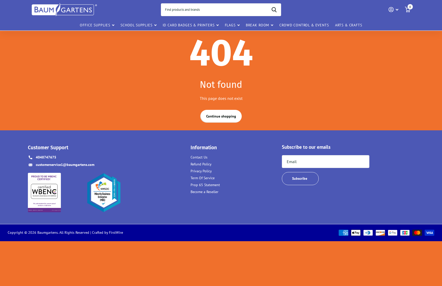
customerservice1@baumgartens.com (65, 164)
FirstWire (115, 232)
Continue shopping (221, 116)
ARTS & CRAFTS (348, 25)
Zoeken (274, 9)
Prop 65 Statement (205, 185)
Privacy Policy (201, 171)
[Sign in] (394, 9)
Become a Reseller (204, 191)
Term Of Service (203, 178)
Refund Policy (201, 164)
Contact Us (199, 157)
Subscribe (300, 178)
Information (204, 148)
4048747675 (46, 157)
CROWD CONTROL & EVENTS (304, 25)
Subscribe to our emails (306, 147)
